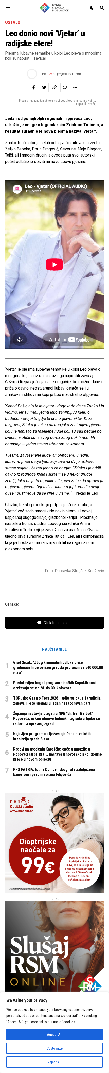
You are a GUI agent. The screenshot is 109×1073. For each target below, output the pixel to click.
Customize (55, 1048)
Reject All (54, 1062)
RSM (49, 74)
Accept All (54, 1034)
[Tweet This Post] (44, 87)
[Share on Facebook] (33, 87)
